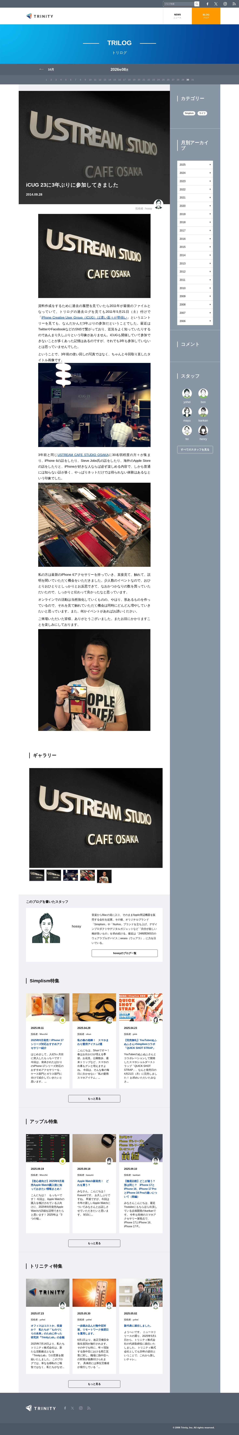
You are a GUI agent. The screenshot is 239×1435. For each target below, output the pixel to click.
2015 (183, 247)
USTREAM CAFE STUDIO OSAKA (83, 455)
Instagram (225, 4)
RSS (234, 3)
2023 (183, 181)
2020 (183, 206)
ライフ (202, 113)
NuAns (117, 924)
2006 (183, 321)
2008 (183, 304)
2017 (183, 230)
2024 (183, 173)
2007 (183, 312)
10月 (51, 69)
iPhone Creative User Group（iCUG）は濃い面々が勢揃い (84, 317)
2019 (183, 214)
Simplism (99, 924)
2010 (183, 288)
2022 (183, 189)
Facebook (207, 3)
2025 (183, 164)
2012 (183, 271)
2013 (183, 263)
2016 (183, 238)
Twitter (216, 4)
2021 (183, 197)
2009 (183, 296)
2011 (182, 280)
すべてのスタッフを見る (195, 449)
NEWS (177, 16)
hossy (148, 208)
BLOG (206, 16)
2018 (183, 222)
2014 (183, 255)
